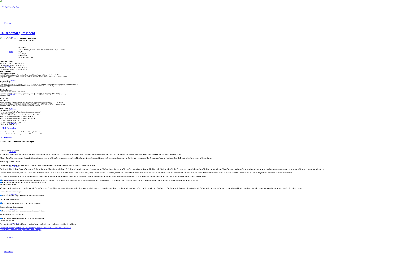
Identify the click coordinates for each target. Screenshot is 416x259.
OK (1, 137)
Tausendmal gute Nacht (17, 33)
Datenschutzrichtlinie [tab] (7, 220)
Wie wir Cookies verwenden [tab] (10, 151)
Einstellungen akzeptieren (9, 230)
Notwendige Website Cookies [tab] (10, 162)
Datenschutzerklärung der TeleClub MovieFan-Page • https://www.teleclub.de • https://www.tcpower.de (35, 228)
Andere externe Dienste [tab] (8, 184)
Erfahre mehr (7, 137)
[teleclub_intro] (9, 7)
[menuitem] (212, 237)
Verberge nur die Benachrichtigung (29, 230)
